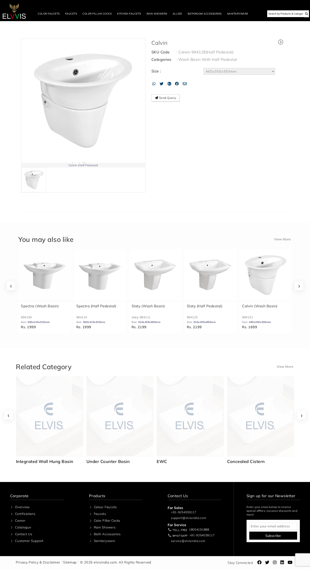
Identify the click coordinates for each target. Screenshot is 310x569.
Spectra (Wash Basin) (40, 306)
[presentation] (11, 286)
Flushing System (244, 461)
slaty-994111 (141, 317)
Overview (22, 507)
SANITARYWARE (237, 13)
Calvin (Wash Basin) (260, 306)
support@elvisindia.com (188, 518)
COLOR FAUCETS (49, 13)
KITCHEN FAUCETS (129, 13)
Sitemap (70, 562)
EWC (91, 461)
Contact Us (23, 534)
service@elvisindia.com (188, 541)
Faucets (100, 514)
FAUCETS (71, 13)
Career (20, 521)
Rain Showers (105, 527)
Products (97, 495)
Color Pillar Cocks (107, 521)
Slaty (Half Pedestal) (204, 306)
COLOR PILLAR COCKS (97, 13)
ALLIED (177, 13)
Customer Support (29, 541)
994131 (247, 317)
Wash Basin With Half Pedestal (207, 59)
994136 (26, 317)
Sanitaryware (104, 541)
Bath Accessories (107, 534)
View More (282, 239)
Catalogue (23, 527)
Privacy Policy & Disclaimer (38, 562)
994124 (81, 317)
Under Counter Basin (37, 461)
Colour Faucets (105, 507)
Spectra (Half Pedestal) (96, 306)
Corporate (19, 495)
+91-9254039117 (183, 512)
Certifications (25, 514)
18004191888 (199, 529)
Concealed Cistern (175, 461)
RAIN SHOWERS (157, 13)
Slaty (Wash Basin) (148, 306)
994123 (192, 317)
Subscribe (273, 536)
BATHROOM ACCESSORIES (205, 13)
